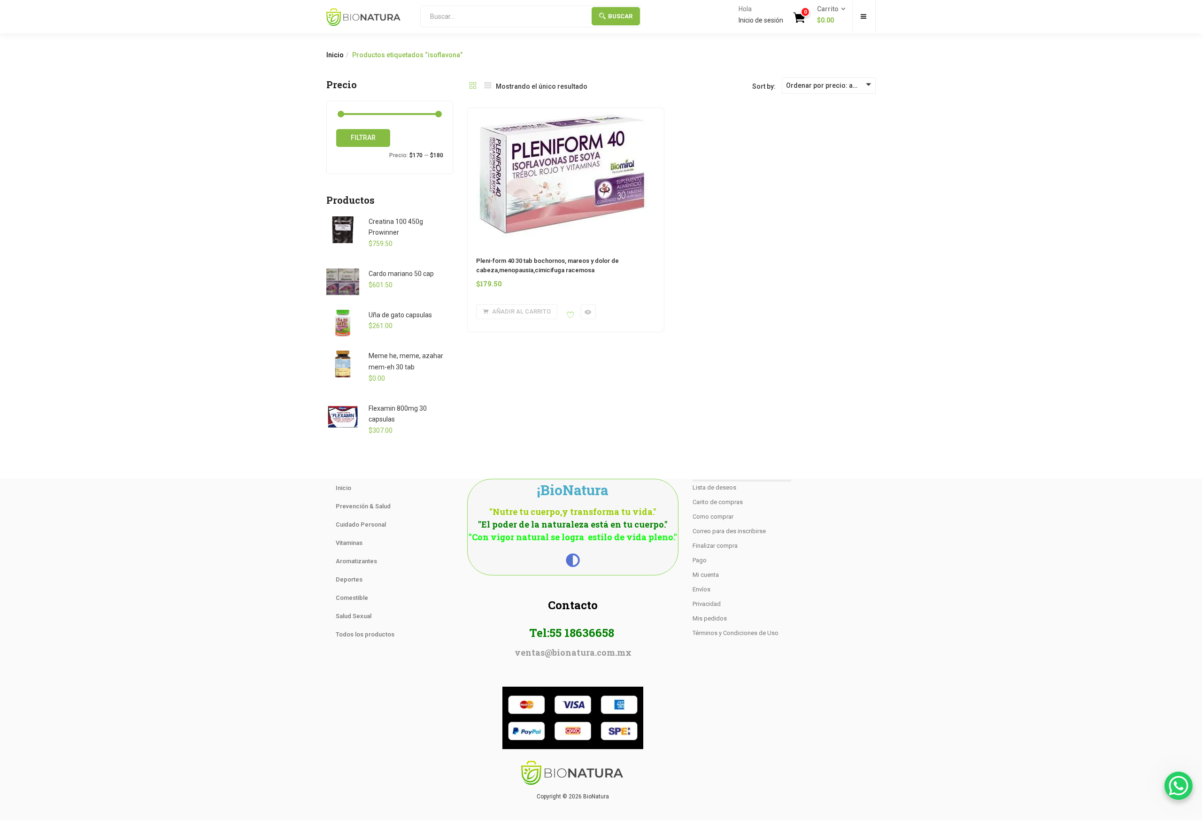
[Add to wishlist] (570, 314)
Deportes (349, 579)
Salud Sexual (353, 616)
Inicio (335, 55)
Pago (700, 560)
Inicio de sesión (761, 20)
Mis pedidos (710, 618)
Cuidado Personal (361, 524)
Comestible (352, 597)
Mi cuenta (706, 574)
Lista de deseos (714, 487)
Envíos (701, 589)
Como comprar (713, 516)
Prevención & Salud (363, 506)
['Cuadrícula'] (472, 86)
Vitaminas (349, 542)
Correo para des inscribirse (729, 531)
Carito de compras (718, 502)
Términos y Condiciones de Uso (735, 632)
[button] (828, 15)
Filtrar (363, 137)
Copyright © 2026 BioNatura (573, 796)
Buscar (620, 16)
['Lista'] (487, 86)
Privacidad (707, 603)
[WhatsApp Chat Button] (1178, 786)
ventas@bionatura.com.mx (573, 652)
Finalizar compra (715, 545)
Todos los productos (365, 634)
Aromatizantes (356, 561)
